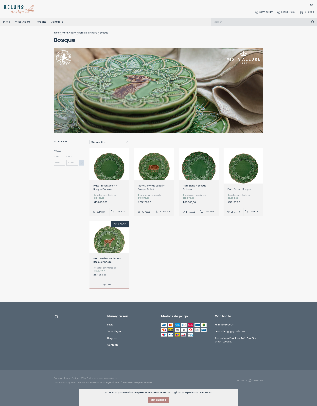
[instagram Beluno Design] (311, 5)
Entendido (158, 400)
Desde (57, 156)
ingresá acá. (113, 382)
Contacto (57, 21)
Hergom (41, 21)
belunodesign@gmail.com (230, 331)
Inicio (6, 21)
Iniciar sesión (288, 12)
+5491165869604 (224, 324)
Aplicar (81, 163)
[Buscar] (313, 22)
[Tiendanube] (250, 381)
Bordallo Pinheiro (87, 32)
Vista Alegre (23, 21)
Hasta (69, 156)
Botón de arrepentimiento (138, 382)
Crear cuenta (266, 12)
